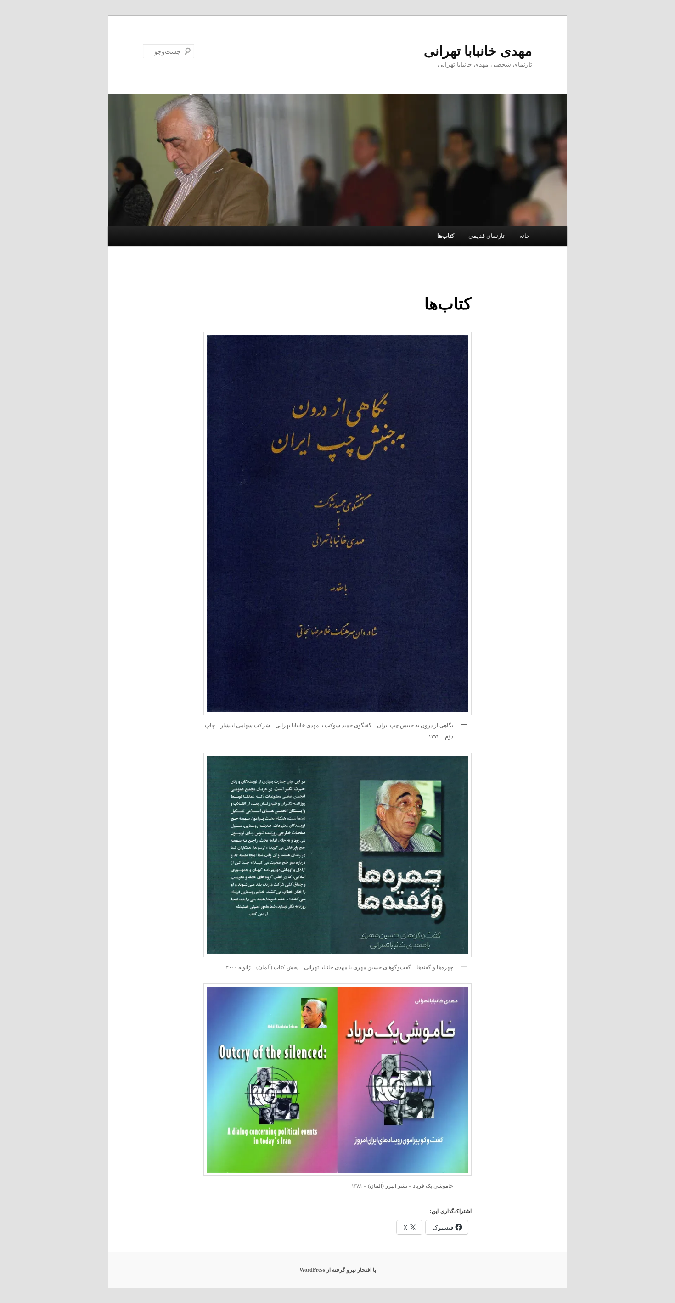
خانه (524, 235)
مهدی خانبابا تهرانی (478, 50)
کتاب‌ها (445, 235)
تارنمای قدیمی (486, 235)
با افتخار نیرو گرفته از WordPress (337, 1270)
